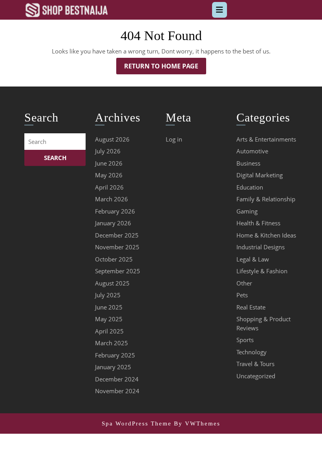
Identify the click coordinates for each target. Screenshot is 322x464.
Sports (245, 340)
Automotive (252, 151)
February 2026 (115, 211)
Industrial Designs (260, 247)
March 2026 (111, 199)
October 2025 (114, 259)
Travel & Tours (255, 364)
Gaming (247, 211)
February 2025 (115, 355)
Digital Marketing (259, 175)
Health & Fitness (258, 223)
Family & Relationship (265, 199)
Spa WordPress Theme (137, 423)
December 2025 (117, 235)
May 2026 (109, 175)
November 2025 (117, 247)
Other (244, 283)
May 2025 (109, 319)
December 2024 (117, 379)
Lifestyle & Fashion (261, 271)
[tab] (219, 10)
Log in (174, 139)
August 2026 (112, 139)
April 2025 (109, 331)
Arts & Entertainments (266, 139)
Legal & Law (252, 259)
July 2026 (108, 151)
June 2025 (109, 307)
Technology (251, 352)
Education (249, 187)
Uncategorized (255, 376)
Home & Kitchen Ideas (266, 235)
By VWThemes (197, 423)
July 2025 (108, 295)
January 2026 (113, 223)
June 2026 (109, 163)
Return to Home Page (165, 67)
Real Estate (250, 307)
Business (248, 163)
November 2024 (117, 391)
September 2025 (117, 271)
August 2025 (112, 283)
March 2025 (111, 343)
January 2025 (113, 367)
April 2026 (109, 187)
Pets (242, 295)
